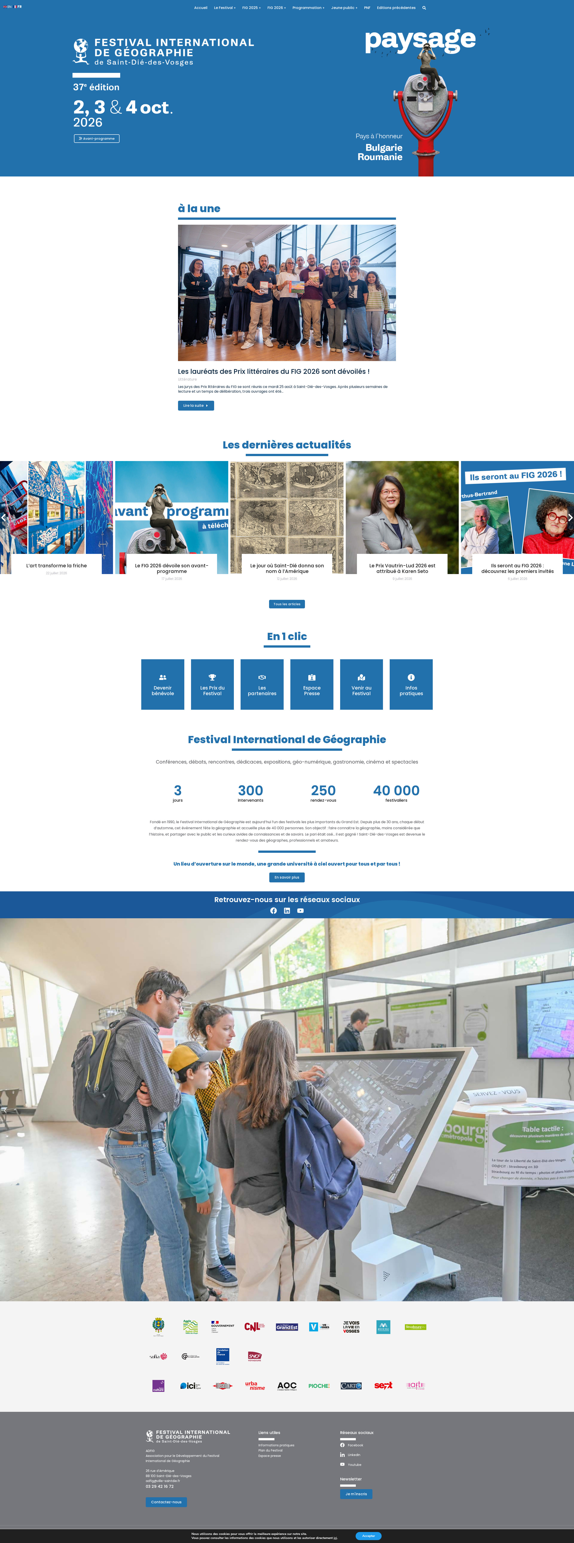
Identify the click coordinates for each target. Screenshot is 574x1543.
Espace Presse (312, 691)
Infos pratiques (411, 691)
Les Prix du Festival (212, 691)
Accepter (368, 1536)
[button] (5, 1110)
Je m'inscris (356, 1494)
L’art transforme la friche (56, 565)
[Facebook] (273, 910)
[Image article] (287, 293)
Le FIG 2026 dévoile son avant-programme (172, 568)
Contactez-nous (166, 1502)
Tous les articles (287, 604)
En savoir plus (287, 877)
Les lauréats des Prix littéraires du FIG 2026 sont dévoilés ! (274, 371)
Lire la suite (193, 405)
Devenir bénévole (163, 691)
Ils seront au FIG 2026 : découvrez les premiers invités (517, 568)
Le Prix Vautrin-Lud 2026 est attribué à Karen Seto (402, 568)
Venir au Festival (362, 691)
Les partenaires (262, 691)
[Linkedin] (287, 910)
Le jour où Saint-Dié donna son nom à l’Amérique (287, 568)
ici (335, 1538)
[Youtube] (300, 910)
